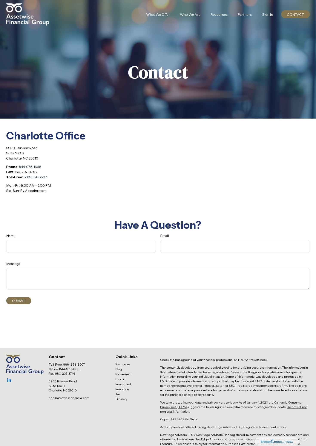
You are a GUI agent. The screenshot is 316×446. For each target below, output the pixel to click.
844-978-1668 (30, 166)
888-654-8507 (35, 177)
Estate (119, 379)
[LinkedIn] (9, 380)
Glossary (121, 399)
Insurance (122, 389)
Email (164, 235)
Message (13, 263)
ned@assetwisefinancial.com (69, 398)
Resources (122, 364)
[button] (158, 14)
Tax (118, 394)
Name (10, 235)
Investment (123, 384)
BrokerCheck (258, 360)
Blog (118, 369)
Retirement (123, 374)
